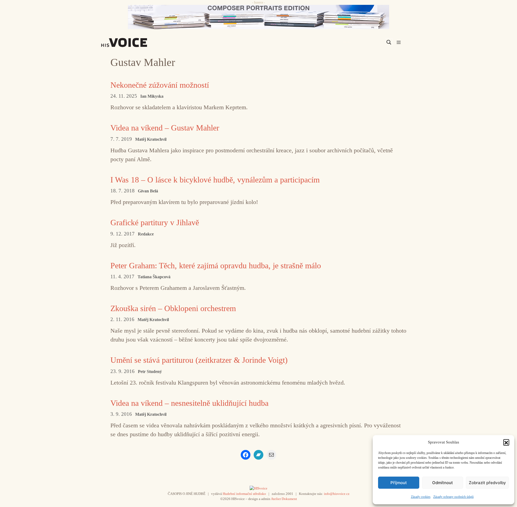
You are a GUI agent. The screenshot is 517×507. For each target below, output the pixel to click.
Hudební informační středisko (244, 494)
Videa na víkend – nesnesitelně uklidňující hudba (189, 403)
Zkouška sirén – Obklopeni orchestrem (173, 308)
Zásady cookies (421, 497)
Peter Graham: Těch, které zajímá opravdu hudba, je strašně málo (215, 265)
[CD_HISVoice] (258, 17)
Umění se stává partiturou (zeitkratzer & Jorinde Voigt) (199, 359)
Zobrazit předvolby (487, 482)
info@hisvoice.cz (337, 494)
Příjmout (398, 482)
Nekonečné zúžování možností (159, 84)
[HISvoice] (136, 42)
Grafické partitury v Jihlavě (154, 222)
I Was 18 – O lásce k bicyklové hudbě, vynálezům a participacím (215, 179)
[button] (506, 442)
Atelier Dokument (284, 499)
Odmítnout (442, 482)
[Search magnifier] (389, 42)
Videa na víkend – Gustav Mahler (164, 127)
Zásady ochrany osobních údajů (453, 497)
